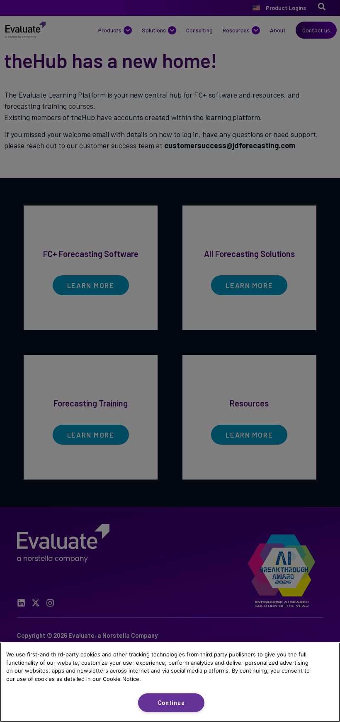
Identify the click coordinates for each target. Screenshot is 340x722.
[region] (170, 682)
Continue (171, 702)
